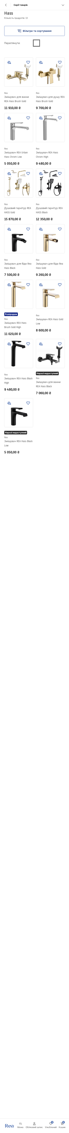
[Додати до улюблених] (28, 62)
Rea (6, 93)
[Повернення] (6, 5)
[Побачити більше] (63, 5)
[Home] (9, 1125)
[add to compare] (9, 62)
